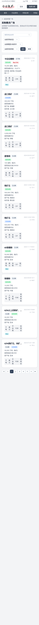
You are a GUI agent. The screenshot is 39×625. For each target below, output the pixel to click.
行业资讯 (15, 13)
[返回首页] (8, 6)
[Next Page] (31, 371)
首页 (5, 13)
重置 (29, 49)
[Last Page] (35, 371)
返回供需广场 (8, 19)
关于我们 (34, 1)
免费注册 (32, 7)
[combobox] (11, 39)
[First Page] (4, 371)
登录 (21, 7)
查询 (22, 49)
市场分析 (26, 13)
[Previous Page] (8, 371)
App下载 (25, 1)
